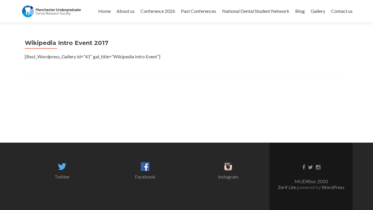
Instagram (228, 176)
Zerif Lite (287, 187)
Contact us (342, 11)
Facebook (145, 176)
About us (126, 11)
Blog (300, 11)
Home (104, 11)
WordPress (332, 187)
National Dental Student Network (255, 11)
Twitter (62, 176)
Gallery (318, 11)
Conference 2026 (157, 11)
